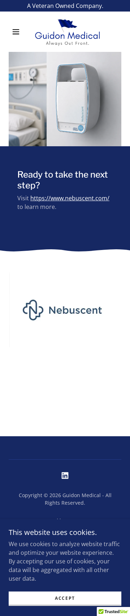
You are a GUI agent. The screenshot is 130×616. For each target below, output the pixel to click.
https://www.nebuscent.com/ (69, 198)
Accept (65, 598)
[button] (16, 31)
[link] (66, 31)
